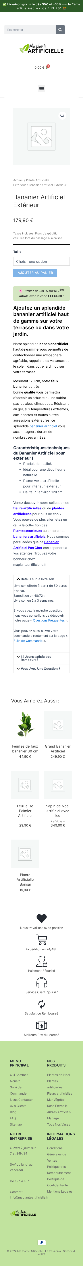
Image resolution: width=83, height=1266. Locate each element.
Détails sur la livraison (37, 579)
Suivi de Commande (28, 641)
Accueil (18, 180)
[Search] (60, 29)
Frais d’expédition (47, 233)
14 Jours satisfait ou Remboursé (36, 658)
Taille (17, 251)
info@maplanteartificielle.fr (29, 1197)
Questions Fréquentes (49, 620)
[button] (41, 88)
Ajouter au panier (35, 273)
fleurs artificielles (27, 508)
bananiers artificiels (29, 536)
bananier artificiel (43, 426)
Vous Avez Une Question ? (40, 668)
